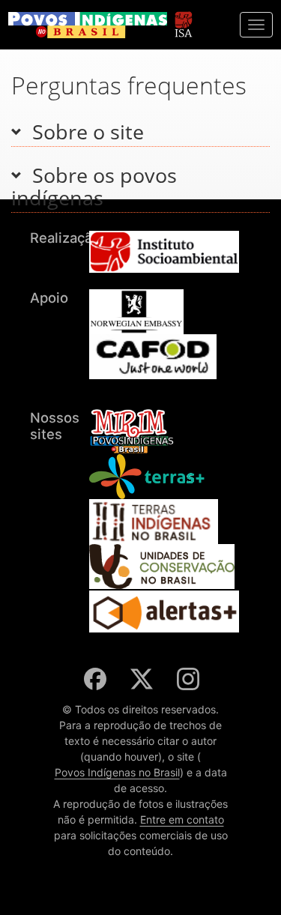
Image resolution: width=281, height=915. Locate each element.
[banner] (88, 25)
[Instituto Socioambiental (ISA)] (183, 17)
